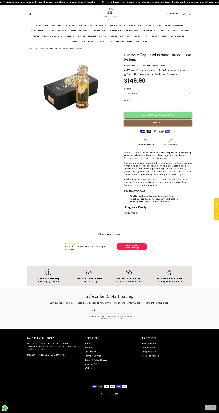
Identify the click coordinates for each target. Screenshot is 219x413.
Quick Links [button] (92, 338)
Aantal (127, 100)
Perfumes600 (112, 394)
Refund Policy (148, 347)
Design (128, 89)
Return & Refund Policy (96, 360)
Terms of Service (93, 355)
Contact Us (90, 351)
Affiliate (88, 368)
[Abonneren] (129, 310)
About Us (89, 347)
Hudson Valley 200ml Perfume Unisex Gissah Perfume (58, 49)
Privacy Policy (149, 343)
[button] (30, 14)
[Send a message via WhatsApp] (4, 408)
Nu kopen (158, 122)
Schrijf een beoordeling (132, 246)
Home (29, 49)
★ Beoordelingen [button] (216, 209)
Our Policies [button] (149, 338)
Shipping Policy (92, 364)
